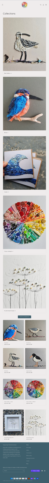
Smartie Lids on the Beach (10, 480)
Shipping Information (30, 458)
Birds (5, 132)
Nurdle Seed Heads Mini (9, 437)
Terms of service (29, 480)
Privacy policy (18, 480)
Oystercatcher (29, 370)
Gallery (27, 450)
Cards (5, 192)
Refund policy (23, 480)
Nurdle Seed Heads (9, 310)
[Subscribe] (23, 470)
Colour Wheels (8, 251)
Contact (27, 460)
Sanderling (28, 342)
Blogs (27, 463)
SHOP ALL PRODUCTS (24, 316)
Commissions (29, 452)
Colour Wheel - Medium (31, 401)
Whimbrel (6, 370)
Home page (28, 447)
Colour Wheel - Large (8, 401)
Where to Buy (29, 455)
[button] (2, 5)
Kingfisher (6, 342)
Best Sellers (7, 73)
